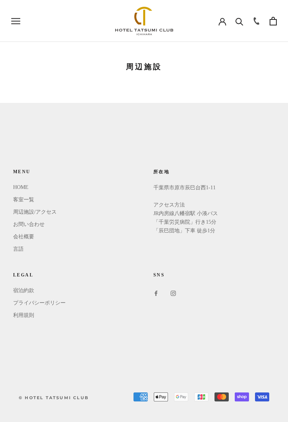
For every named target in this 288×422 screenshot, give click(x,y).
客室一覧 (23, 199)
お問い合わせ (29, 224)
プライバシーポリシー (39, 303)
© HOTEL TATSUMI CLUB (53, 397)
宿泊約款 (23, 290)
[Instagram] (173, 293)
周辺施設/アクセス (35, 212)
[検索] (239, 21)
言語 (18, 249)
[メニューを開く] (15, 21)
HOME (20, 187)
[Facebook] (156, 293)
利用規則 (23, 315)
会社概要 (23, 236)
